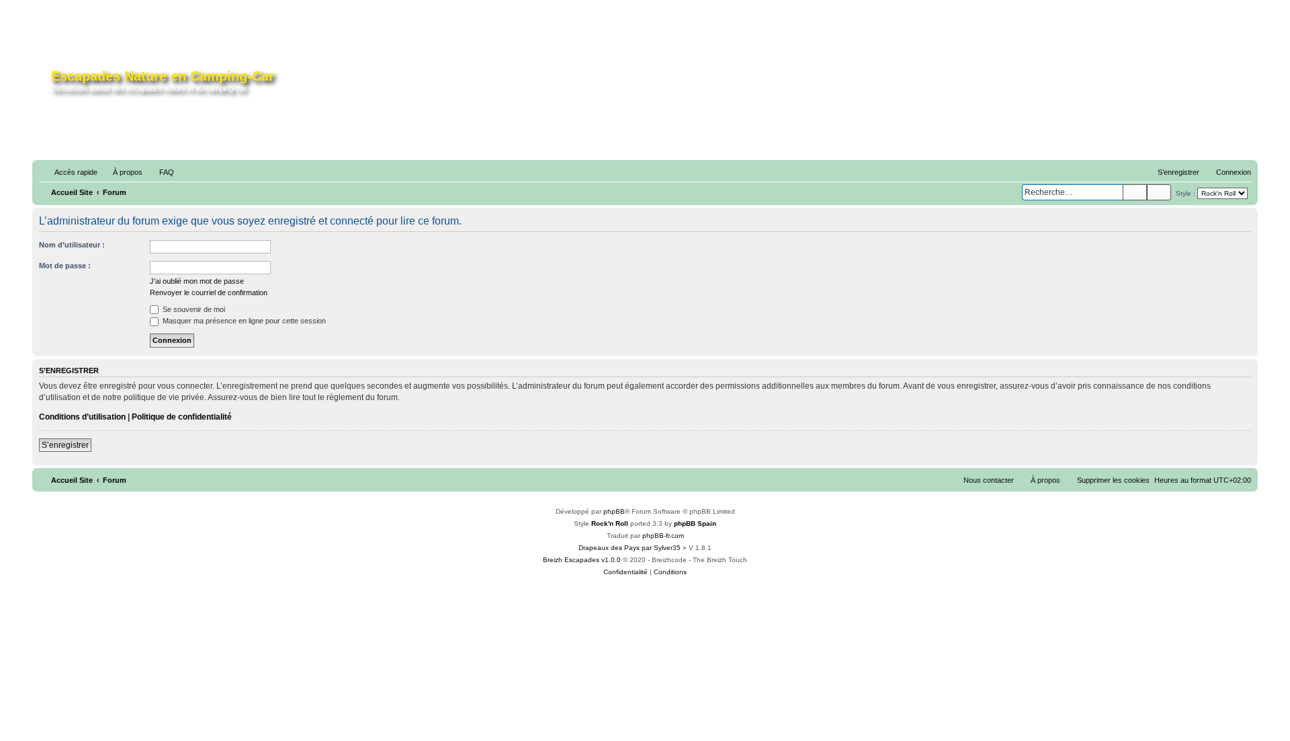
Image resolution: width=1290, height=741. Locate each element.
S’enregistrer (65, 445)
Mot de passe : (65, 266)
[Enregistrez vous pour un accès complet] (894, 86)
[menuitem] (121, 172)
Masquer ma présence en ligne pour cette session (243, 321)
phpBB (614, 511)
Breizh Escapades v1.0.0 (582, 559)
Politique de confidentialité (182, 417)
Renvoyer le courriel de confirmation (208, 292)
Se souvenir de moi (193, 309)
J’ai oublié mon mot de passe (197, 281)
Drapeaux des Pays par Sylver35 (629, 547)
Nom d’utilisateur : (72, 245)
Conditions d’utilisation (82, 417)
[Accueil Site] (43, 83)
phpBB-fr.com (663, 535)
